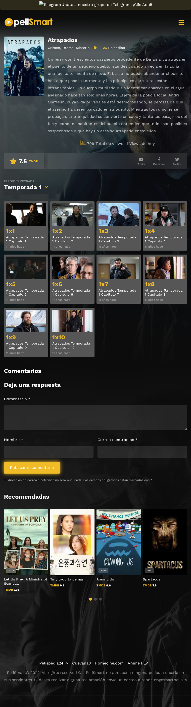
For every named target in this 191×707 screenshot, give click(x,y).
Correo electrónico (117, 439)
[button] (90, 599)
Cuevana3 (81, 663)
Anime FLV (138, 663)
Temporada (23, 185)
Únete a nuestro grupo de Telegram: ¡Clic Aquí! (106, 4)
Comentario (17, 399)
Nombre (13, 439)
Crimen (54, 48)
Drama (68, 48)
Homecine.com (109, 663)
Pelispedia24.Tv (53, 663)
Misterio (83, 48)
